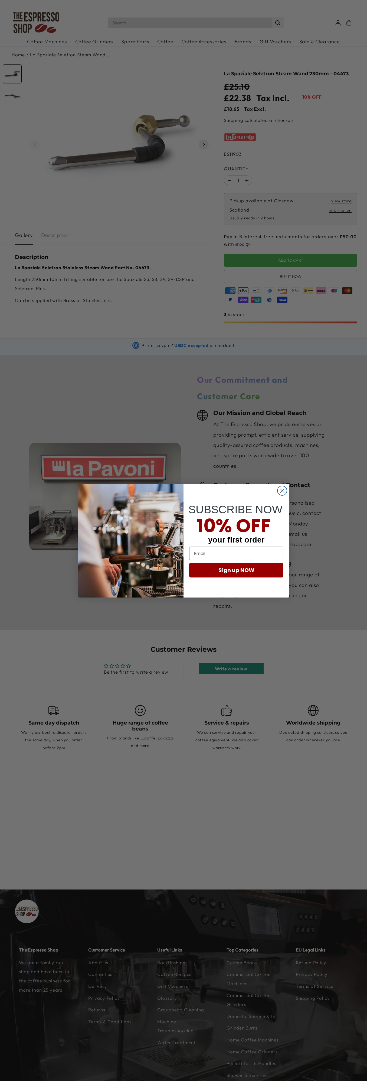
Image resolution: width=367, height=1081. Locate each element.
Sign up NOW (236, 570)
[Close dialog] (282, 490)
